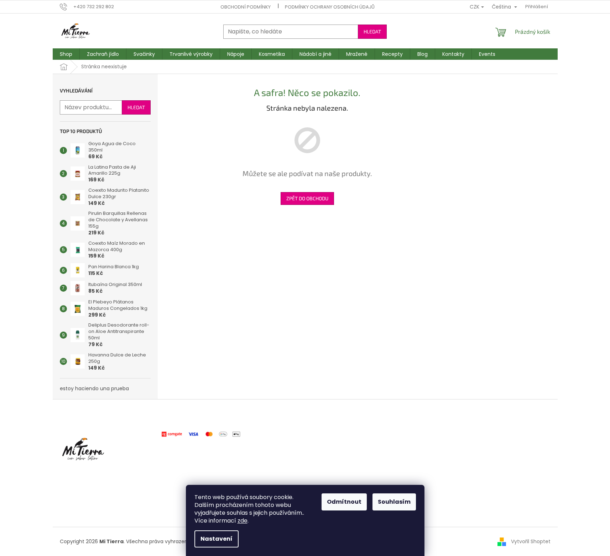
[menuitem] (66, 54)
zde (242, 521)
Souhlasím (394, 502)
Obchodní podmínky (245, 7)
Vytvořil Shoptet (531, 541)
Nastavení (216, 539)
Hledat (372, 31)
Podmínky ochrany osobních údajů (330, 7)
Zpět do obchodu (307, 198)
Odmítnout (344, 502)
